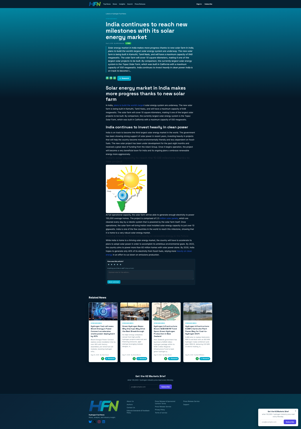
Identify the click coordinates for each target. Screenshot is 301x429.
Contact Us (131, 407)
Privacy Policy (160, 410)
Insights (122, 4)
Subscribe (208, 4)
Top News (107, 4)
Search (130, 4)
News (115, 4)
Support (186, 404)
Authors (130, 404)
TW (111, 77)
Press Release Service (163, 406)
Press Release (140, 4)
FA (107, 77)
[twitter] (94, 421)
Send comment (114, 282)
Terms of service (161, 413)
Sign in (199, 4)
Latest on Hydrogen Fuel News (116, 14)
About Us (130, 401)
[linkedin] (103, 421)
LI (114, 77)
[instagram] (99, 421)
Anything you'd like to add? (120, 268)
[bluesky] (90, 421)
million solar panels (169, 218)
